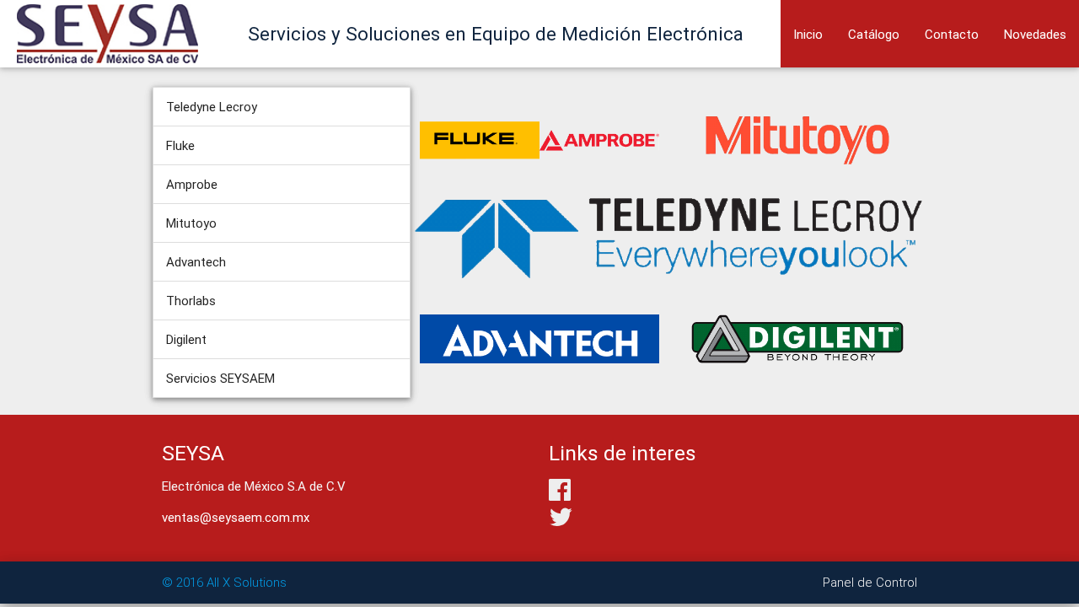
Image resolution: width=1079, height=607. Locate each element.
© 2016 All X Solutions (224, 582)
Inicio (808, 34)
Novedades (1035, 34)
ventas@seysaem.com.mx (235, 517)
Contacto (952, 34)
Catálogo (873, 34)
